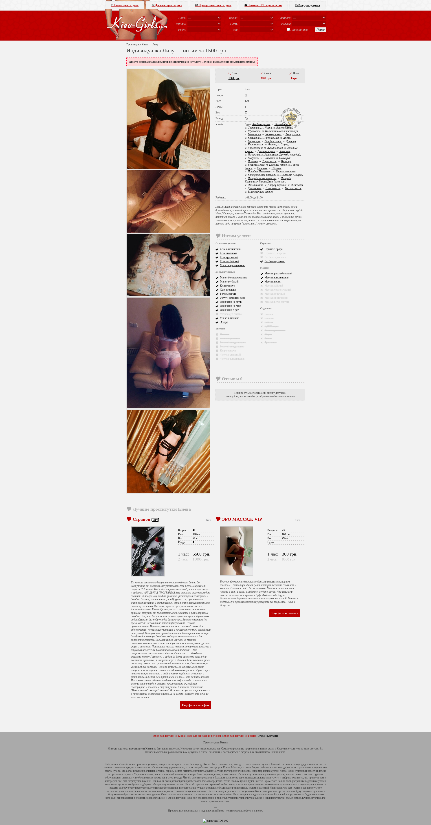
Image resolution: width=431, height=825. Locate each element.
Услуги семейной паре (232, 297)
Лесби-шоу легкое (275, 261)
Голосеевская (273, 188)
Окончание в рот (229, 309)
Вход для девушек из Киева (169, 735)
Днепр (286, 137)
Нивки (268, 127)
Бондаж (269, 314)
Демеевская (254, 188)
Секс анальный (228, 253)
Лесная (272, 144)
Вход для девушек (307, 5)
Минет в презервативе (232, 265)
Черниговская (256, 144)
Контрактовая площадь (262, 174)
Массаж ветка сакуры (277, 301)
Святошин (254, 127)
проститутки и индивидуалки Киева (204, 810)
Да (246, 118)
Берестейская (284, 127)
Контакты (272, 735)
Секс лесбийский (229, 261)
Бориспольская (256, 164)
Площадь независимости (262, 178)
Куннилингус (227, 285)
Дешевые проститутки (167, 5)
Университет (273, 134)
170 (247, 100)
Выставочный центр (260, 191)
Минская (262, 168)
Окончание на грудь (231, 301)
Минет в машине (229, 318)
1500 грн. (234, 78)
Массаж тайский (274, 285)
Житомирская (283, 124)
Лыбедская (297, 185)
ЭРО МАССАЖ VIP (242, 519)
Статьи (261, 735)
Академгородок (261, 124)
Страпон (224, 334)
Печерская (254, 154)
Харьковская (269, 161)
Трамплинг (271, 342)
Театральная (293, 134)
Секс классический (230, 249)
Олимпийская (255, 185)
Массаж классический (277, 277)
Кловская (284, 151)
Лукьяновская (275, 147)
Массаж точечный (275, 293)
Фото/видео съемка (231, 314)
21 (246, 95)
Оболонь (276, 168)
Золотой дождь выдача (233, 342)
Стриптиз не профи (275, 253)
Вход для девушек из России (239, 735)
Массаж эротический (276, 297)
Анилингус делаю (230, 338)
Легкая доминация (275, 330)
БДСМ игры (272, 326)
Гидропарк (254, 141)
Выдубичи (253, 158)
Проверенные (299, 29)
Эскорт (224, 322)
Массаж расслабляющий (278, 273)
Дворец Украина (277, 185)
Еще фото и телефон (195, 705)
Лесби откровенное (275, 257)
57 (246, 112)
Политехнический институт (282, 131)
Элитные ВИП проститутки (263, 5)
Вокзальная (254, 134)
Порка (268, 334)
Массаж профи (273, 281)
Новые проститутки (125, 5)
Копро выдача (228, 350)
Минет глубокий (229, 281)
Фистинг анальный (230, 354)
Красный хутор (278, 164)
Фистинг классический (232, 358)
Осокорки (284, 158)
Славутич (269, 158)
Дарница (291, 141)
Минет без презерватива (233, 277)
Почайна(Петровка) (259, 171)
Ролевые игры (228, 293)
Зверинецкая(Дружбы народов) (282, 154)
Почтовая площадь (291, 174)
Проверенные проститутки (213, 5)
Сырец (284, 144)
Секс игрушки (228, 289)
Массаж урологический (278, 289)
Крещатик (254, 137)
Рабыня (269, 322)
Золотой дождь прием (232, 346)
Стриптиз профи (274, 249)
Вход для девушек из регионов (204, 735)
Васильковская (293, 188)
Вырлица (286, 161)
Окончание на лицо (230, 305)
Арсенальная (272, 137)
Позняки (253, 161)
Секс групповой (229, 257)
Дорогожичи (255, 147)
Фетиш (268, 338)
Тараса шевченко (285, 171)
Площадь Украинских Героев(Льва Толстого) (268, 180)
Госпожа (269, 318)
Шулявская (254, 131)
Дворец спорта (266, 151)
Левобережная (273, 141)
